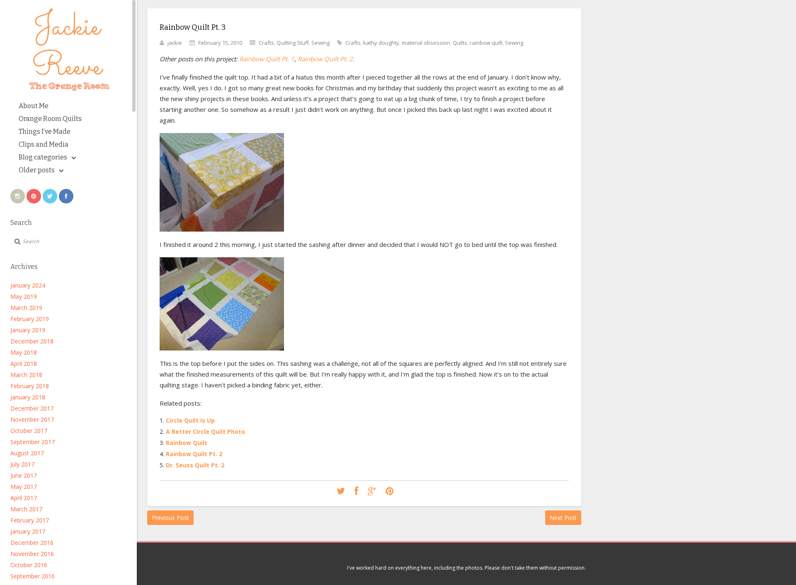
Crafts (266, 42)
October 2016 (28, 565)
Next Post (563, 518)
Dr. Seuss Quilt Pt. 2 (195, 465)
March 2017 (26, 509)
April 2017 (23, 498)
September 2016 (32, 576)
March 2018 (26, 375)
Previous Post (170, 518)
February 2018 (29, 386)
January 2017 (27, 531)
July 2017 (22, 464)
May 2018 (23, 352)
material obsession (426, 42)
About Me (34, 106)
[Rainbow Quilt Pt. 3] (340, 491)
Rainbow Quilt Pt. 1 (266, 59)
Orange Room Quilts (50, 119)
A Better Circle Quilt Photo (205, 431)
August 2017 (27, 453)
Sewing (320, 42)
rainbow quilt (486, 42)
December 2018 (31, 341)
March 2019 (26, 308)
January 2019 (27, 330)
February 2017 (29, 520)
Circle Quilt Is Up (190, 420)
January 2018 (27, 397)
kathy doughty (381, 42)
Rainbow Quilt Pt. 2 (194, 454)
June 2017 (23, 475)
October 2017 (28, 431)
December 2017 (31, 408)
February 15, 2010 (220, 42)
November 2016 (32, 554)
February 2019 (29, 319)
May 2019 (23, 296)
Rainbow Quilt (186, 443)
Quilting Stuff (293, 42)
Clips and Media (43, 144)
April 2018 (23, 363)
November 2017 (32, 419)
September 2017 (32, 442)
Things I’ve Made (44, 131)
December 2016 (31, 542)
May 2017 (23, 487)
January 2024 (27, 285)
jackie (174, 42)
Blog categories (43, 157)
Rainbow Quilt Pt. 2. (326, 59)
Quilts (460, 42)
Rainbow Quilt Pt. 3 (193, 27)
